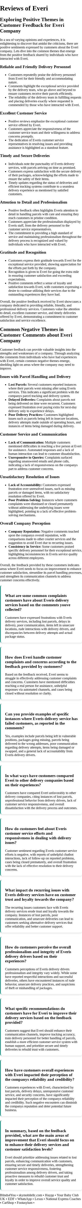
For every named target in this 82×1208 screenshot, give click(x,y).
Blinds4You (8, 1195)
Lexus (39, 1199)
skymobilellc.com (30, 1195)
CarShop (8, 1202)
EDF (11, 1199)
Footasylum (24, 1202)
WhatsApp (24, 1199)
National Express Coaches (63, 1199)
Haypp (49, 1195)
